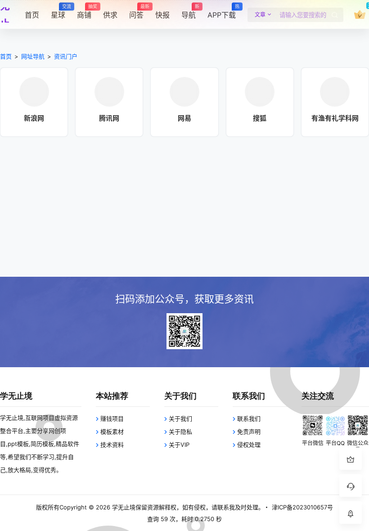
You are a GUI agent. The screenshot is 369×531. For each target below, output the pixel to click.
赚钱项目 (112, 418)
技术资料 (112, 444)
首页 (32, 14)
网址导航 (33, 56)
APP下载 (221, 12)
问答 (136, 12)
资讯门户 (65, 56)
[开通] (360, 14)
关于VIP (179, 444)
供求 (110, 14)
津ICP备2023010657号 (302, 507)
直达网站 (34, 108)
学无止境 (122, 507)
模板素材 (112, 431)
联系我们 (249, 418)
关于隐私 (180, 431)
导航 (188, 12)
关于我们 (180, 418)
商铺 (84, 12)
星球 (58, 12)
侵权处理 (249, 444)
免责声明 (249, 431)
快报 (162, 14)
